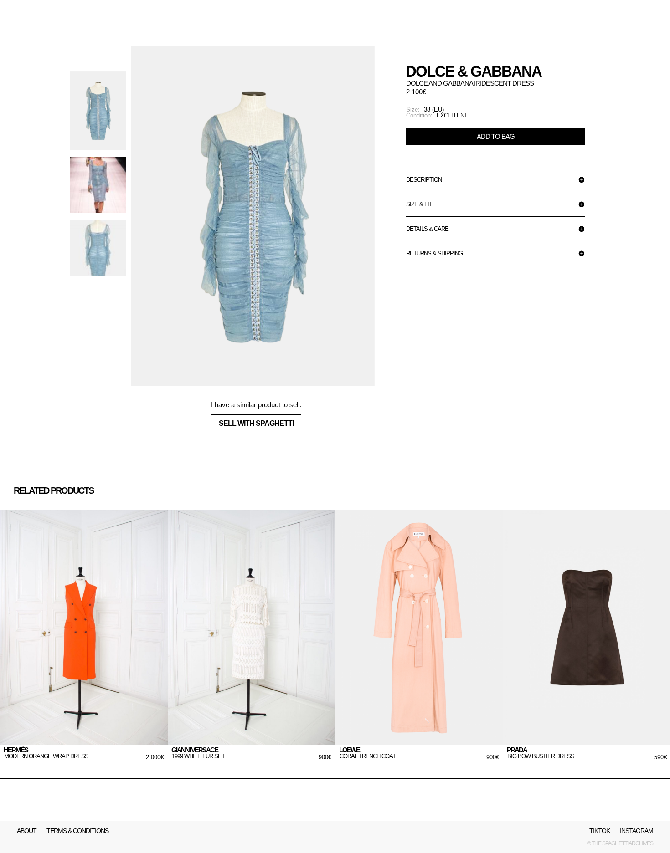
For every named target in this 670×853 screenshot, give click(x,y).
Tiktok (599, 830)
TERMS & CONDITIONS (77, 830)
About (26, 830)
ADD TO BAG (496, 136)
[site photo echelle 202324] (253, 216)
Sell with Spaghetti (256, 423)
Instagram (636, 830)
